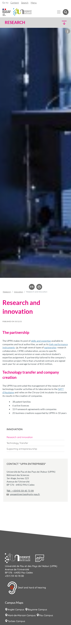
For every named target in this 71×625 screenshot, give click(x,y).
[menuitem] (35, 437)
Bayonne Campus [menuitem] (37, 609)
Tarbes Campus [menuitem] (16, 621)
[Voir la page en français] (32, 286)
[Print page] (39, 286)
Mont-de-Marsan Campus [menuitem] (22, 615)
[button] (61, 22)
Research (7, 292)
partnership (50, 347)
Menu (34, 2)
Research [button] (15, 22)
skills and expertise (41, 341)
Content (14, 2)
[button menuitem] (66, 12)
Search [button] (24, 2)
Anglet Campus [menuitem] (16, 609)
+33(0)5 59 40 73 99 (20, 490)
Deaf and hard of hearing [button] (31, 587)
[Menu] (59, 12)
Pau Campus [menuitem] (46, 615)
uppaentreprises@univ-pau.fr (25, 494)
